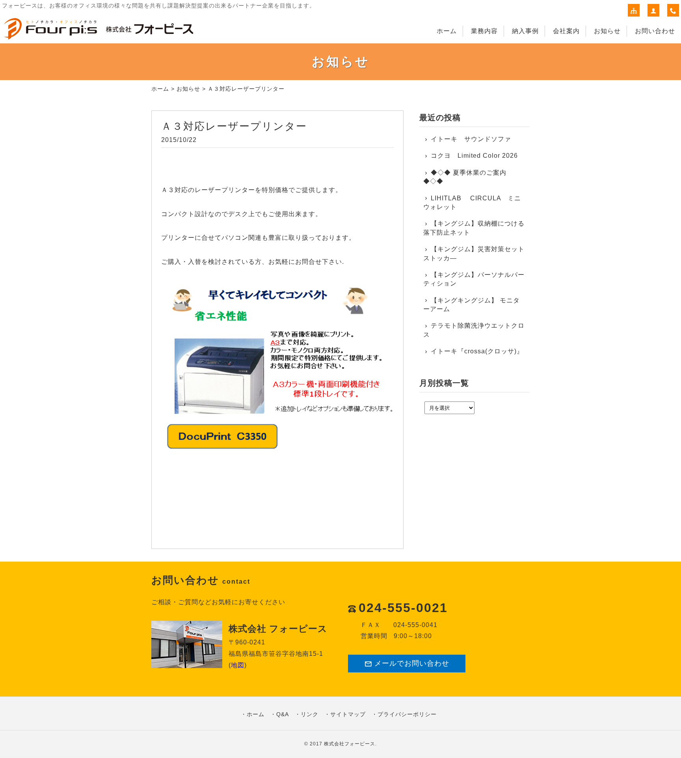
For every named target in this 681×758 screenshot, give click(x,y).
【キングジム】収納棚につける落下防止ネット (474, 227)
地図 (237, 665)
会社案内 (566, 31)
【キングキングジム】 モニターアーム (471, 304)
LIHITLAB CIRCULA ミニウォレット (472, 202)
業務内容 (484, 31)
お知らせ (607, 31)
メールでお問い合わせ (411, 663)
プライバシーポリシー (407, 714)
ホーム (447, 31)
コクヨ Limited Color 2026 (474, 155)
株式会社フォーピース (349, 744)
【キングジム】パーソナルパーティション (474, 279)
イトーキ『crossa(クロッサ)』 (477, 351)
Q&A (282, 714)
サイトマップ (348, 714)
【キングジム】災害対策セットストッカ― (474, 253)
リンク (309, 714)
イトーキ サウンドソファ (474, 139)
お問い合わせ (655, 31)
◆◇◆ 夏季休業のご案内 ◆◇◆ (464, 177)
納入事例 (525, 31)
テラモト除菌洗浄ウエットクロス (474, 330)
